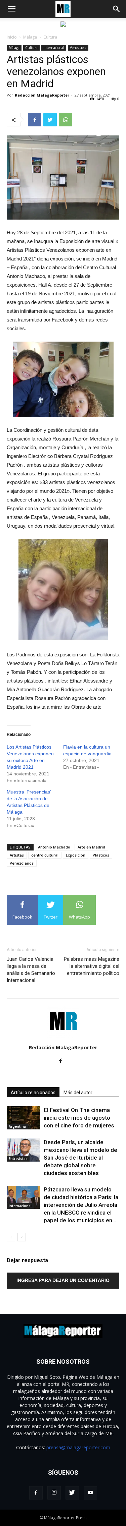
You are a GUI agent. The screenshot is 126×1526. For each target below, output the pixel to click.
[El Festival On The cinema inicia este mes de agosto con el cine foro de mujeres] (23, 1117)
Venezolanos (22, 863)
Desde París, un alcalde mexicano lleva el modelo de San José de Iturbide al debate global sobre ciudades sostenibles (80, 1157)
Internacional (53, 47)
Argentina (17, 1126)
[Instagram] (54, 1493)
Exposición (75, 855)
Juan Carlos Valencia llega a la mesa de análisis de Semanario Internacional (31, 969)
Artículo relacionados (33, 1092)
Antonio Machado (54, 846)
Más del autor (78, 1092)
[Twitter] (72, 1493)
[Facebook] (63, 1061)
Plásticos (101, 855)
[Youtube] (90, 1493)
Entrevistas (18, 1158)
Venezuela (78, 47)
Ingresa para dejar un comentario (63, 1280)
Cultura (50, 37)
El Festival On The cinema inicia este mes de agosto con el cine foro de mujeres (79, 1118)
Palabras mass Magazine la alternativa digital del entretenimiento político (91, 966)
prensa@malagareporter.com (78, 1447)
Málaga (30, 37)
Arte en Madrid (91, 846)
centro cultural (44, 855)
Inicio (12, 37)
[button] (116, 9)
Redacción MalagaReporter (42, 95)
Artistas (17, 855)
